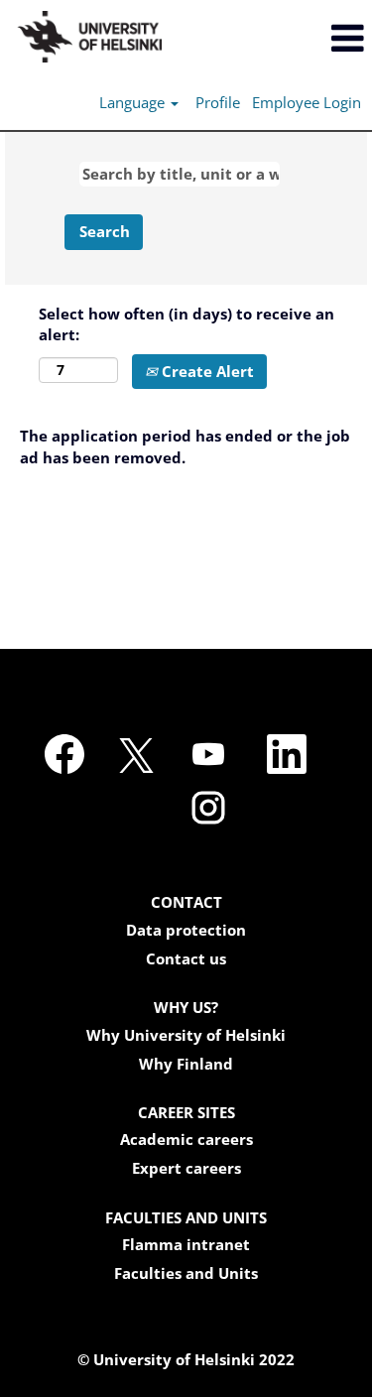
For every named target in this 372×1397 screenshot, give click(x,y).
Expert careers (186, 1168)
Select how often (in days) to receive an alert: (186, 324)
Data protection (186, 930)
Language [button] (134, 102)
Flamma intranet (186, 1244)
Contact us (186, 959)
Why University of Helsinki (186, 1035)
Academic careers (186, 1139)
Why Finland (186, 1064)
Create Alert (206, 371)
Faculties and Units (186, 1273)
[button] (310, 38)
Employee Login (306, 102)
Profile (217, 102)
